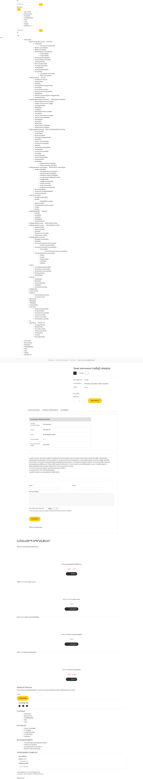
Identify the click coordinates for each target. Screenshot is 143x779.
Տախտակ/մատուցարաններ (43, 91)
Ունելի (42, 255)
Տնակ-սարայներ (40, 135)
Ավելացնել (95, 400)
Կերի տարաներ (40, 229)
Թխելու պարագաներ (41, 47)
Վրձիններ (43, 261)
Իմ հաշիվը (27, 730)
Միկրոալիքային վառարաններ (44, 101)
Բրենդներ (27, 16)
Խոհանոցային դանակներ (43, 59)
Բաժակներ (38, 87)
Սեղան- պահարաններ (42, 141)
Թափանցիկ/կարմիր (49, 434)
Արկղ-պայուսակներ (41, 235)
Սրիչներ (42, 263)
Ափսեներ (38, 83)
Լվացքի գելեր (44, 179)
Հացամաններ (44, 55)
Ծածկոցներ (38, 219)
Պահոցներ (38, 153)
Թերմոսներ (32, 299)
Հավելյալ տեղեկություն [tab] (50, 410)
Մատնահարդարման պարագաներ (46, 247)
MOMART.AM (27, 25)
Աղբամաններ (33, 305)
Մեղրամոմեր (39, 327)
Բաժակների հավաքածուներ (44, 85)
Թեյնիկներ (32, 301)
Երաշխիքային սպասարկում (33, 746)
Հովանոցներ (39, 133)
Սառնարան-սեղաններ (42, 143)
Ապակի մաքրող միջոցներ (48, 173)
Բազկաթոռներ (39, 159)
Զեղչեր (26, 23)
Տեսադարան (28, 14)
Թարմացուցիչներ (40, 189)
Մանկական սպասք (41, 79)
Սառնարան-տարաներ (42, 312)
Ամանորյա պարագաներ (42, 269)
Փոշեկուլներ (38, 123)
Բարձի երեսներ (40, 221)
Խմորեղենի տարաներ (42, 318)
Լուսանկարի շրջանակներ (43, 267)
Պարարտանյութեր (40, 193)
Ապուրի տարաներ (40, 316)
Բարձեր (37, 213)
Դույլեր (37, 207)
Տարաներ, (94, 383)
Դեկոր (31, 265)
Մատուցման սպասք (41, 89)
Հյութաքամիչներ (40, 105)
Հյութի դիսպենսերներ (41, 69)
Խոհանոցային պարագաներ (43, 51)
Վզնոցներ (38, 285)
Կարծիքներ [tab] (64, 410)
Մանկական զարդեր (41, 287)
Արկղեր (37, 199)
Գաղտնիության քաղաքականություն (35, 742)
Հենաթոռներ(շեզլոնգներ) (42, 147)
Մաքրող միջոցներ (40, 169)
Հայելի (42, 257)
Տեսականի (27, 39)
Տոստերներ (38, 113)
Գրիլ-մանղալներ (40, 155)
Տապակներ (38, 71)
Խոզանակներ (44, 259)
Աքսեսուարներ (39, 203)
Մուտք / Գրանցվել (29, 728)
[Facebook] (20, 706)
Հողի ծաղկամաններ (41, 157)
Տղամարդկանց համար (42, 295)
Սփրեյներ (38, 241)
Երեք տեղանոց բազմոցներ (48, 165)
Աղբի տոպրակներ (45, 185)
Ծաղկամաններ (39, 273)
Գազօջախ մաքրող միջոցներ (49, 175)
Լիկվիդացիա (33, 289)
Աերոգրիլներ (39, 119)
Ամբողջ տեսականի (62, 360)
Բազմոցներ (38, 161)
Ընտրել (73, 573)
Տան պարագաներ (35, 195)
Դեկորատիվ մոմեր (41, 330)
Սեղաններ (38, 139)
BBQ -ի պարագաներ (41, 63)
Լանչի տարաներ (40, 314)
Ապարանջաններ (40, 283)
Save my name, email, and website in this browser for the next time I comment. (51, 510)
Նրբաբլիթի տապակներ (47, 73)
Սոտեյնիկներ (39, 67)
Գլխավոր (51, 360)
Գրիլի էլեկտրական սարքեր (43, 111)
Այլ (30, 320)
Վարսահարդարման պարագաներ (45, 243)
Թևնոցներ (38, 281)
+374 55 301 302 (23, 766)
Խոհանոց (73, 360)
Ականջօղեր (38, 279)
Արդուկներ (38, 121)
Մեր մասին (27, 12)
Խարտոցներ (44, 249)
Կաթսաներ (38, 43)
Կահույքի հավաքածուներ (43, 137)
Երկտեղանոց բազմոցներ (48, 163)
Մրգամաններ (39, 81)
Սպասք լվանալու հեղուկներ (49, 171)
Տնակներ (37, 231)
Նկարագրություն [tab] (34, 410)
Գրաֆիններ (38, 93)
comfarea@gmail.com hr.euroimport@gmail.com (28, 772)
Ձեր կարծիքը (34, 491)
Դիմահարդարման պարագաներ (45, 253)
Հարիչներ (38, 109)
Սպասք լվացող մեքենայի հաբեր (50, 177)
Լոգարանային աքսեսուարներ (44, 205)
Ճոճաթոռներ (39, 149)
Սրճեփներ (32, 303)
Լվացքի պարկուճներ (46, 181)
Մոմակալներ (39, 332)
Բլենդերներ (38, 107)
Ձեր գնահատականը (37, 508)
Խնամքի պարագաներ (42, 239)
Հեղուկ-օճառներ (45, 183)
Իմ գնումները (28, 734)
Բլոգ (25, 19)
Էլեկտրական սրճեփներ (42, 125)
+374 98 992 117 (23, 761)
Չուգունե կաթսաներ (41, 65)
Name (31, 485)
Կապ (25, 21)
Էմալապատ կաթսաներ (47, 45)
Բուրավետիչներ (40, 336)
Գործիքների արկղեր (46, 201)
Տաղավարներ (39, 131)
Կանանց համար (40, 297)
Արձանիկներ (39, 275)
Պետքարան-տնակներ (42, 233)
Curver (86, 387)
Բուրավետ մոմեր (40, 328)
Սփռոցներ (38, 215)
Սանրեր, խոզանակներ (47, 245)
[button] (75, 373)
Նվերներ (32, 293)
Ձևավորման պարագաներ (43, 271)
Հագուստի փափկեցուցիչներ (44, 191)
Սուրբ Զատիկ (33, 291)
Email (74, 485)
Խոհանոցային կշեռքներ (42, 57)
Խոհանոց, (87, 383)
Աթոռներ (37, 145)
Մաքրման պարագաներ (47, 187)
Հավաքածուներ (40, 61)
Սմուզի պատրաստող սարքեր (44, 115)
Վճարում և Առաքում (30, 744)
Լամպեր (37, 334)
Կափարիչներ (44, 53)
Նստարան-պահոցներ (41, 151)
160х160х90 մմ (46, 429)
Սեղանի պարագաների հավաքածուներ (47, 95)
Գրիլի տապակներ (45, 75)
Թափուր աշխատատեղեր (32, 748)
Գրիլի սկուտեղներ (40, 49)
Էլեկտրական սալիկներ (42, 127)
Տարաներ (32, 307)
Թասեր (37, 209)
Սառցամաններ (39, 311)
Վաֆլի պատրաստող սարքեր (44, 103)
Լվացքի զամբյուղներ (41, 197)
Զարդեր (32, 277)
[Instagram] (23, 706)
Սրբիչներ (38, 217)
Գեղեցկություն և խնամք (37, 237)
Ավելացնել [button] (73, 609)
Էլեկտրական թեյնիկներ (42, 117)
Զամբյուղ (27, 736)
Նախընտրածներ (29, 732)
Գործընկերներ (28, 17)
